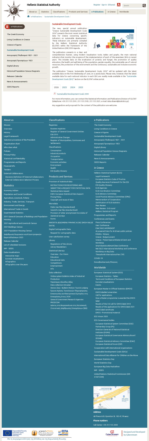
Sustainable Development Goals (57, 16)
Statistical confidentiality (14, 158)
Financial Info (9, 166)
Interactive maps (12, 256)
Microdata (53, 203)
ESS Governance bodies (104, 320)
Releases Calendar (14, 76)
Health (53, 168)
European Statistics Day (104, 359)
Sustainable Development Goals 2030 (73, 94)
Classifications (55, 147)
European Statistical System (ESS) (108, 272)
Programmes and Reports (15, 162)
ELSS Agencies (101, 188)
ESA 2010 (54, 134)
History (7, 132)
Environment (55, 165)
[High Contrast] (118, 4)
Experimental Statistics (13, 213)
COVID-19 (98, 258)
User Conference (102, 225)
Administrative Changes (60, 137)
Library (52, 240)
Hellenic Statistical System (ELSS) (108, 173)
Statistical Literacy (56, 251)
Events (98, 285)
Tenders (7, 170)
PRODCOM (55, 302)
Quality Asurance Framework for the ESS (112, 182)
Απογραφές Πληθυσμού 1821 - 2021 (22, 55)
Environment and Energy (14, 205)
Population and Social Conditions (18, 194)
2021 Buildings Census (13, 227)
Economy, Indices (11, 190)
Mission (7, 125)
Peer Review (101, 205)
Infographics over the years (16, 264)
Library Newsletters (58, 247)
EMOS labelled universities (106, 292)
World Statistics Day (102, 363)
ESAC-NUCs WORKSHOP (105, 228)
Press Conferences (103, 222)
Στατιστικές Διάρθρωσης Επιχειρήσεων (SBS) (68, 308)
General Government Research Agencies (66, 299)
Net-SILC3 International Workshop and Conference (116, 249)
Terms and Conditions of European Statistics (114, 279)
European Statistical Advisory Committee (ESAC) (115, 341)
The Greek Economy (15, 34)
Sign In (104, 5)
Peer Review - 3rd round (105, 208)
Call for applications (104, 295)
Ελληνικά (111, 5)
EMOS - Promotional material (108, 313)
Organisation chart (12, 144)
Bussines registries (57, 129)
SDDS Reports (13, 87)
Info (52, 269)
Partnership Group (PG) (105, 327)
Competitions (56, 263)
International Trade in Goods (16, 209)
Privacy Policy (9, 155)
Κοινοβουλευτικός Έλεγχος (105, 262)
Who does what (10, 147)
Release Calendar (11, 241)
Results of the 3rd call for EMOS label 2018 (113, 304)
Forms (53, 219)
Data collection (55, 272)
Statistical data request (59, 191)
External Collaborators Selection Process (22, 180)
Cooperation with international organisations (113, 348)
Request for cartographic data (63, 233)
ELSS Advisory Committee (106, 194)
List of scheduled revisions (15, 245)
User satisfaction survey (59, 237)
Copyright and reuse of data (61, 200)
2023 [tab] (80, 87)
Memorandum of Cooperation (108, 200)
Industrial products (58, 153)
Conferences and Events (104, 219)
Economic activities (58, 162)
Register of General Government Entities (67, 132)
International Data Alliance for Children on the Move (116, 355)
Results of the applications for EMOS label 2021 (115, 307)
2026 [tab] (56, 87)
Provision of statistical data (60, 181)
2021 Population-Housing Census (18, 231)
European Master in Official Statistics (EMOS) (113, 289)
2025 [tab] (64, 87)
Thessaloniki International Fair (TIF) (110, 254)
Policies (7, 151)
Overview (8, 129)
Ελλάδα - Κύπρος (102, 234)
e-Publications (36, 16)
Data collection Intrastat (60, 285)
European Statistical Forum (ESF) (109, 344)
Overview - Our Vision (59, 254)
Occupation (55, 156)
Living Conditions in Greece (18, 39)
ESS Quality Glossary (58, 171)
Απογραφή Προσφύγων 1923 (19, 60)
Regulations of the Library (61, 244)
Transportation (56, 159)
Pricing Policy (55, 197)
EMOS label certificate (105, 310)
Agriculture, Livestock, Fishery (16, 198)
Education (54, 257)
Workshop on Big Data (105, 251)
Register (97, 5)
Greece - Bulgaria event (105, 237)
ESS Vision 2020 (101, 316)
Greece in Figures (14, 45)
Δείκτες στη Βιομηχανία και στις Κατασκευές (68, 305)
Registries (53, 125)
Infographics (10, 262)
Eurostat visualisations (14, 259)
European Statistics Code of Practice (110, 179)
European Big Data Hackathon (107, 366)
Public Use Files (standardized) (62, 207)
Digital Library (13, 66)
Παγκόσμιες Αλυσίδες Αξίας (61, 282)
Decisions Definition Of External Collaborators (24, 177)
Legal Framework (11, 136)
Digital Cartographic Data (60, 229)
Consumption (55, 150)
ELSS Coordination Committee (108, 191)
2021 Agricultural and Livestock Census (20, 223)
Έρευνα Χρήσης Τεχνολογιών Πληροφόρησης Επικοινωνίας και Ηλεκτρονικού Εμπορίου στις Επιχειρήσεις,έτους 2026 (69, 294)
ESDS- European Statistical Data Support (67, 194)
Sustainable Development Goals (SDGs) (110, 352)
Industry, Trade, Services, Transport (19, 202)
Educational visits (57, 260)
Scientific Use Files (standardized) (64, 210)
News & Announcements (17, 81)
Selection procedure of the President (19, 140)
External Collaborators (13, 173)
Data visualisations (12, 252)
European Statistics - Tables (107, 276)
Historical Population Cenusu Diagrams (23, 71)
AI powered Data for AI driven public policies (114, 231)
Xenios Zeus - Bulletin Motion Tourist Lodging (69, 288)
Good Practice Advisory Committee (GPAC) (113, 197)
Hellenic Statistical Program (107, 211)
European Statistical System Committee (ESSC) (114, 324)
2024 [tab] (72, 87)
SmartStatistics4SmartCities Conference (112, 246)
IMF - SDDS (9, 248)
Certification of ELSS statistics (108, 203)
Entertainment (56, 266)
